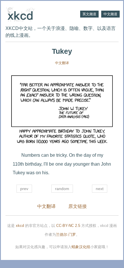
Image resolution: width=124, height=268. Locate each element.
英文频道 (89, 14)
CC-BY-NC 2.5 (68, 225)
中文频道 (110, 14)
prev (24, 188)
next (100, 188)
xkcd (20, 225)
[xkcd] (33, 13)
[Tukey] (62, 111)
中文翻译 (62, 63)
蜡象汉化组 (81, 247)
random (62, 188)
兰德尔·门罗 (66, 234)
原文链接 (77, 206)
